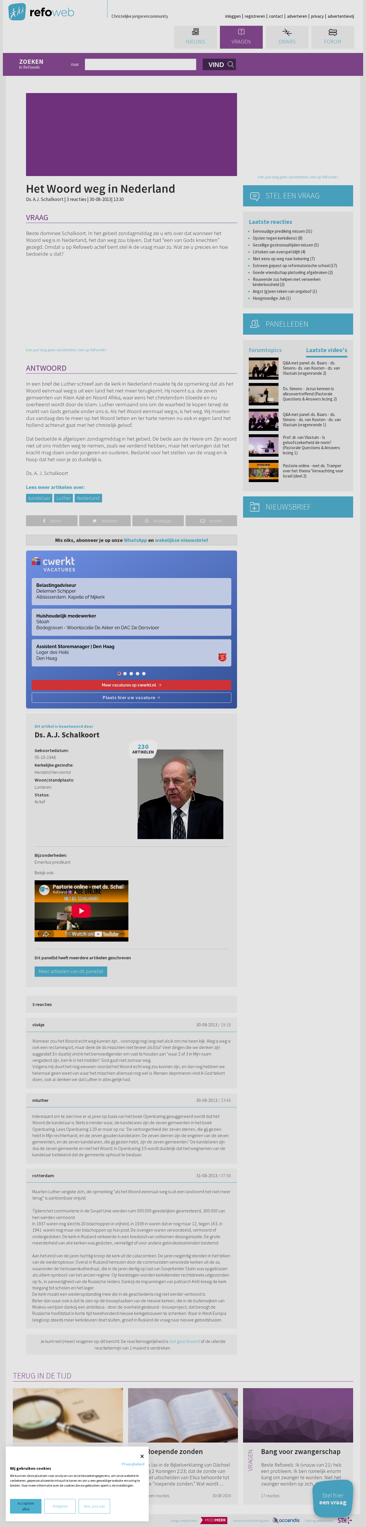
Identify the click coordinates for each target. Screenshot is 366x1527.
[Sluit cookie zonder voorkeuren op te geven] (142, 1456)
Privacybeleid (133, 1464)
